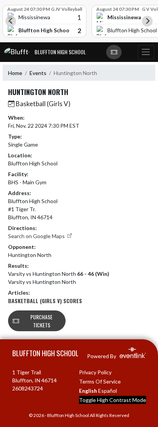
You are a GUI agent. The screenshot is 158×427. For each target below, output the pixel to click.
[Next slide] (147, 21)
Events (38, 73)
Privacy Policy (95, 372)
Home (15, 73)
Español (107, 390)
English (88, 390)
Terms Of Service (100, 381)
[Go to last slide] (10, 21)
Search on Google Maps (37, 236)
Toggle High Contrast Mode (112, 400)
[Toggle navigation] (146, 52)
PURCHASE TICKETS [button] (41, 321)
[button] (114, 52)
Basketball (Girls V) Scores (45, 301)
